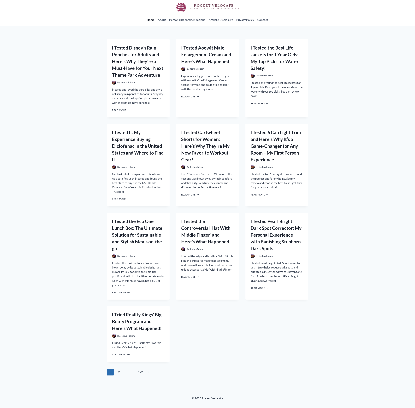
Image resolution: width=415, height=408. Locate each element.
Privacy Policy (245, 20)
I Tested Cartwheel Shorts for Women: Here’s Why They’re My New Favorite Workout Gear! (205, 146)
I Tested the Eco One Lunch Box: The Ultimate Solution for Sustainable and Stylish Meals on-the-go (137, 234)
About (162, 20)
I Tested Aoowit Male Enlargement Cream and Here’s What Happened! (206, 54)
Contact (262, 20)
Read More (121, 110)
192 (140, 372)
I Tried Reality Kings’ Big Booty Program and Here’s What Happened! (137, 321)
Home (150, 20)
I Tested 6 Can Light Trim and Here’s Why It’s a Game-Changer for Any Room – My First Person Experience (276, 146)
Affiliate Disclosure (221, 20)
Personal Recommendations (187, 20)
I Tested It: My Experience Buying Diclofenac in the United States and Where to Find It (138, 146)
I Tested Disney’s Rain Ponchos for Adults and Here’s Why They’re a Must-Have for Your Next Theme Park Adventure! (137, 61)
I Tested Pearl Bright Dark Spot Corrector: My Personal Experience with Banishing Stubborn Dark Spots (276, 234)
